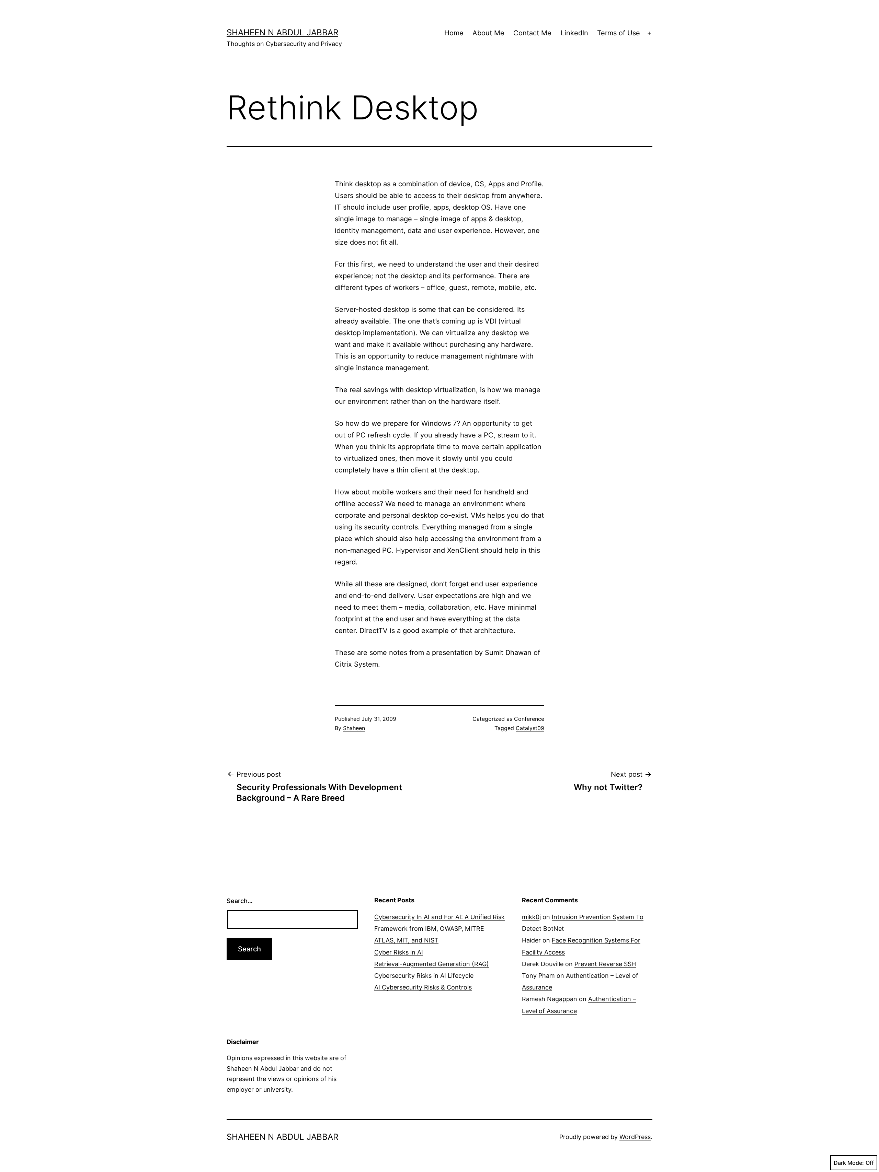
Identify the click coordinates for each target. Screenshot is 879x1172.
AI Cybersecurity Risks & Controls (423, 987)
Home (454, 33)
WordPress (635, 1136)
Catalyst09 (530, 728)
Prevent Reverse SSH (605, 964)
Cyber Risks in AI (398, 952)
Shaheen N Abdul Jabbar (282, 32)
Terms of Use (618, 33)
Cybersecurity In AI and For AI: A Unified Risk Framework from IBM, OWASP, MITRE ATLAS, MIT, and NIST (439, 928)
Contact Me (532, 33)
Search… (240, 900)
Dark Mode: (849, 1162)
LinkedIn (574, 33)
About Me (488, 33)
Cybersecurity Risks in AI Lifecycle (423, 975)
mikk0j (531, 917)
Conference (529, 718)
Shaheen (354, 728)
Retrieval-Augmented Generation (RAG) (431, 964)
